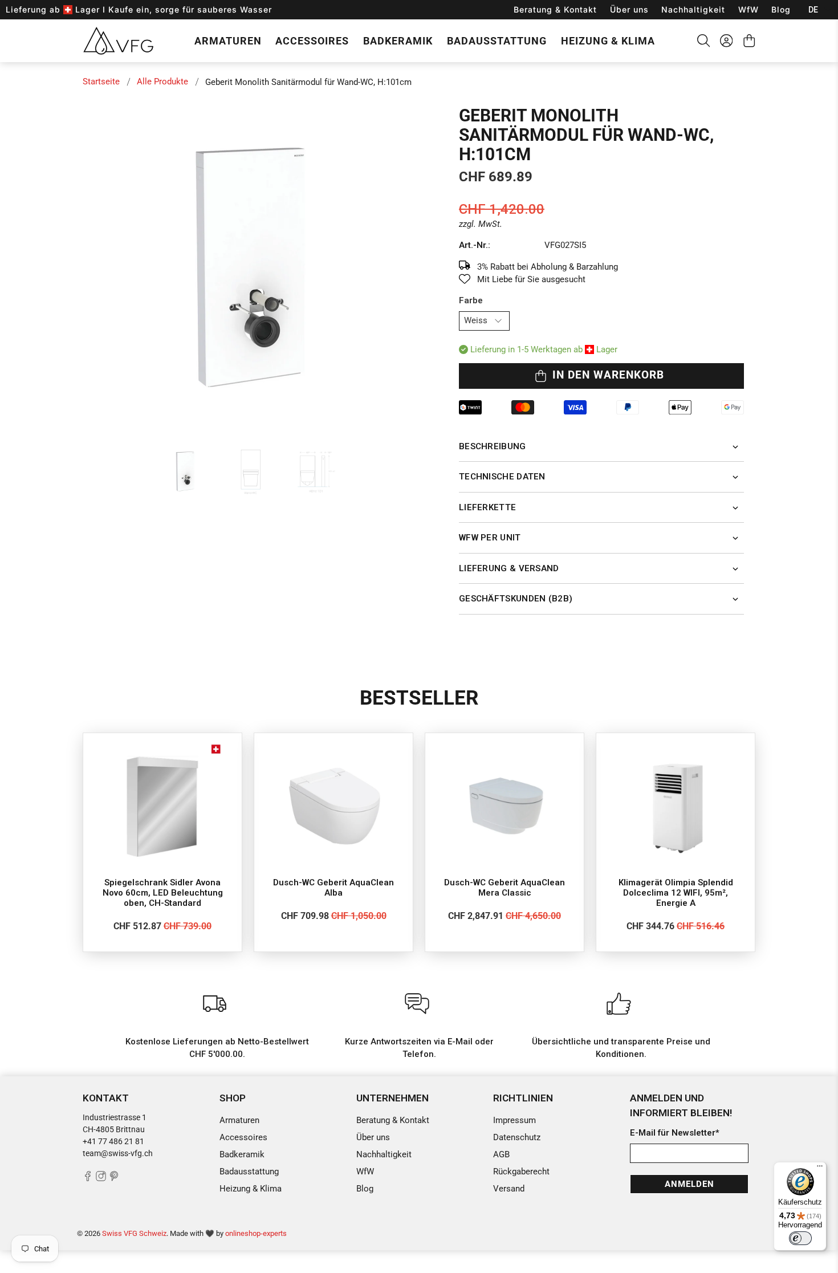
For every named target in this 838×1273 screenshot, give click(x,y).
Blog (781, 9)
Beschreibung (492, 446)
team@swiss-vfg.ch (118, 1153)
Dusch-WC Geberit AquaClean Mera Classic (504, 887)
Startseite (101, 82)
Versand (508, 1188)
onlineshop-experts (256, 1233)
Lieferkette (487, 507)
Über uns (629, 9)
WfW (748, 9)
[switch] (800, 1238)
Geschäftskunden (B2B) (515, 598)
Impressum (514, 1120)
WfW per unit (490, 537)
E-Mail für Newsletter (674, 1133)
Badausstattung (497, 41)
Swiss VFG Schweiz (134, 1233)
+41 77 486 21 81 (113, 1141)
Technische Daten (503, 476)
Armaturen (228, 41)
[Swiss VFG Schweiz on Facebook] (88, 1178)
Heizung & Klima (608, 41)
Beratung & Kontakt (555, 9)
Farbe (471, 300)
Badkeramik (398, 41)
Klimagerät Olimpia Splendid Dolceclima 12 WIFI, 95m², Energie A (676, 892)
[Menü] (820, 1169)
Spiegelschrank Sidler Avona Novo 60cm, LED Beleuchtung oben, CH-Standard (163, 892)
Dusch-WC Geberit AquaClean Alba (333, 887)
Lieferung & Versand (509, 568)
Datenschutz (516, 1137)
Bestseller (419, 698)
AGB (501, 1154)
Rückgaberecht (521, 1171)
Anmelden (689, 1184)
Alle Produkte (162, 82)
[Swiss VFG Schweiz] (118, 40)
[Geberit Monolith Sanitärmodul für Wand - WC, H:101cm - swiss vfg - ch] (248, 267)
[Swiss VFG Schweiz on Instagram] (101, 1178)
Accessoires (312, 41)
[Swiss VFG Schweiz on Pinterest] (114, 1178)
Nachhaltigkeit (693, 9)
